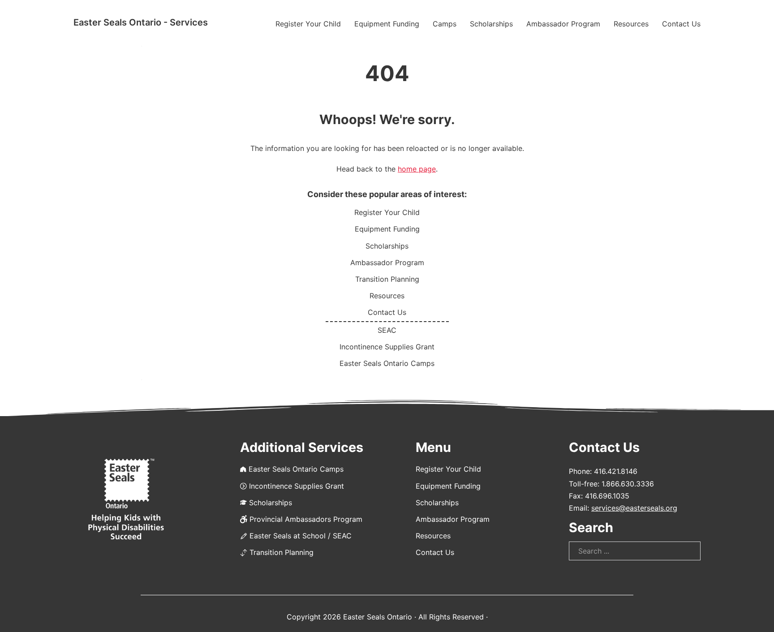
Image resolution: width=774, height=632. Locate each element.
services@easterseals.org (634, 507)
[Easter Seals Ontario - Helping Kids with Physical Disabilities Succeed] (126, 499)
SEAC (387, 330)
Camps (444, 23)
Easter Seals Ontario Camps (387, 363)
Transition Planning (387, 279)
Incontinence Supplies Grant (387, 346)
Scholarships (491, 23)
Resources (631, 23)
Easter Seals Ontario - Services (140, 22)
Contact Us (681, 23)
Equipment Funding (386, 23)
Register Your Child (308, 23)
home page (417, 168)
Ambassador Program (563, 23)
